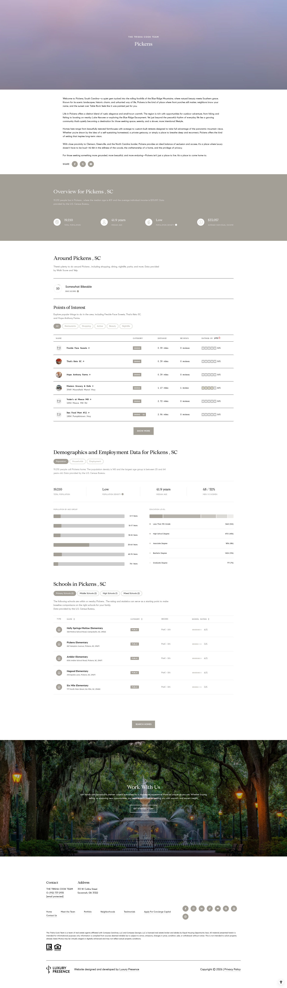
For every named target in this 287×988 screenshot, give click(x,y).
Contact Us (51, 915)
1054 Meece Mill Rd (77, 403)
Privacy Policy (232, 969)
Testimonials (129, 912)
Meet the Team (68, 912)
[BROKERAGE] (185, 917)
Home (49, 912)
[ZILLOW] (234, 909)
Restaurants (71, 326)
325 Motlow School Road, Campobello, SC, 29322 (86, 632)
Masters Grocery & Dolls (79, 386)
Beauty (113, 326)
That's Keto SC (74, 361)
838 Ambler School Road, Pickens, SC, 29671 (84, 660)
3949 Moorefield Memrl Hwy (81, 389)
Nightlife (127, 326)
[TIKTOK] (210, 909)
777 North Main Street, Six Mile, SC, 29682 (83, 689)
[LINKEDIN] (202, 909)
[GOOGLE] (226, 909)
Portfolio (88, 912)
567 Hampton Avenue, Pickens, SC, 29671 (83, 646)
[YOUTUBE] (218, 909)
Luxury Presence (129, 969)
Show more (143, 431)
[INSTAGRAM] (194, 909)
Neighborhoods (108, 912)
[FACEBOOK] (185, 909)
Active (101, 326)
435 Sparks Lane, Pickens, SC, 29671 (81, 675)
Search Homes (143, 724)
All (58, 326)
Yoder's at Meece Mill (78, 399)
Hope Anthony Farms (77, 374)
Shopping (87, 326)
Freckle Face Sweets (77, 348)
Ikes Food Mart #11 (77, 412)
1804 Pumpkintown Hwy (79, 416)
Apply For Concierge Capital (157, 912)
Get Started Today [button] (143, 808)
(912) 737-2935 (56, 892)
